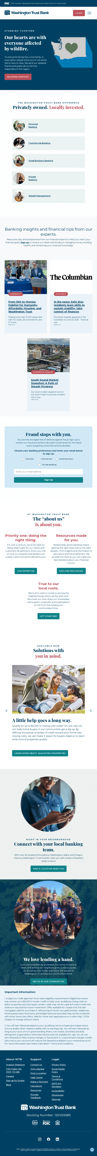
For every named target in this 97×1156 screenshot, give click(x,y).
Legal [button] (55, 1059)
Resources (35, 1090)
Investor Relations (15, 1065)
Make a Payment (39, 1082)
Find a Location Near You (48, 869)
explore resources (71, 571)
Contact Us (36, 1065)
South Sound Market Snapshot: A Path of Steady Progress (44, 383)
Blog (8, 1085)
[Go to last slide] (6, 711)
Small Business (66, 459)
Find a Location (38, 1073)
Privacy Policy (59, 1065)
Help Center (36, 1077)
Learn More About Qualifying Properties (40, 753)
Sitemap (56, 1099)
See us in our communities (48, 981)
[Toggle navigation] (89, 13)
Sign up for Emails (15, 1080)
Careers (10, 1076)
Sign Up (48, 480)
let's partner (48, 616)
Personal (30, 459)
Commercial (46, 459)
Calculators (36, 1086)
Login (79, 13)
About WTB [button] (14, 1059)
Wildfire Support (18, 77)
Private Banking (49, 465)
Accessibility (58, 1091)
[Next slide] (90, 711)
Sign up (25, 242)
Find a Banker (37, 1069)
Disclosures (58, 1095)
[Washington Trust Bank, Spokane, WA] (27, 13)
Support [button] (35, 1059)
